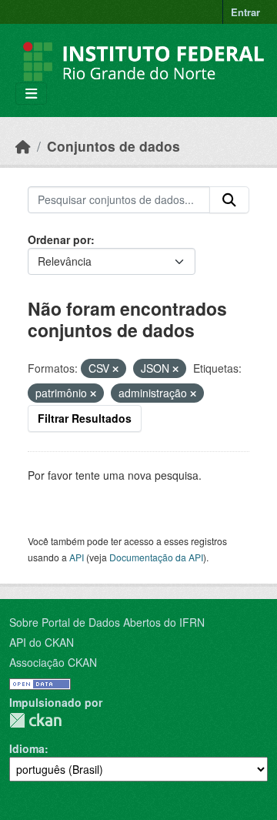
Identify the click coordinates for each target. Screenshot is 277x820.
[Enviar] (229, 200)
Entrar (245, 12)
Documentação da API (156, 557)
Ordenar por (59, 239)
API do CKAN (41, 642)
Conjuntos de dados (113, 146)
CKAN (35, 720)
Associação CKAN (53, 662)
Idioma (27, 748)
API (76, 557)
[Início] (23, 146)
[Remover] (115, 369)
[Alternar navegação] (31, 93)
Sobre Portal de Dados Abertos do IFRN (107, 622)
